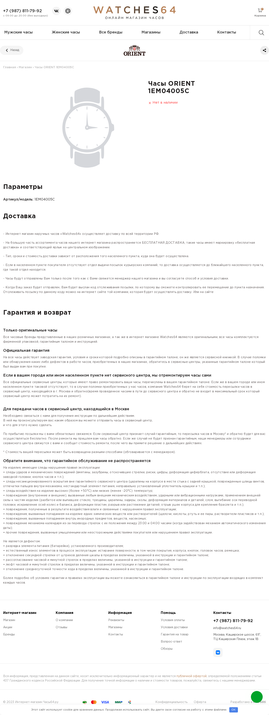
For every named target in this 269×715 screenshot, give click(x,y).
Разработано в (248, 702)
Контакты (226, 32)
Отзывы (61, 627)
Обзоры (167, 649)
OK (233, 710)
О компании (64, 620)
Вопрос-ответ (171, 641)
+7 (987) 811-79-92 (22, 11)
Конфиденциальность (171, 702)
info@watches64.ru (227, 628)
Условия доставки (174, 627)
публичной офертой (192, 676)
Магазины (151, 32)
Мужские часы (18, 32)
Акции (7, 627)
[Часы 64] (134, 12)
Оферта (200, 702)
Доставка (188, 32)
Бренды (9, 634)
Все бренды (111, 32)
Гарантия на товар (175, 634)
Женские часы (66, 32)
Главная (9, 67)
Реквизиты (116, 620)
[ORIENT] (134, 50)
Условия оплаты (173, 620)
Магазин (25, 67)
